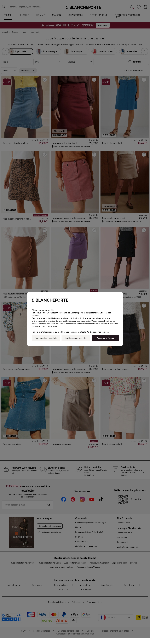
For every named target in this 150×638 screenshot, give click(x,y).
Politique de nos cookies (97, 332)
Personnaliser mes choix (46, 338)
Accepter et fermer (105, 338)
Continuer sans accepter (76, 338)
